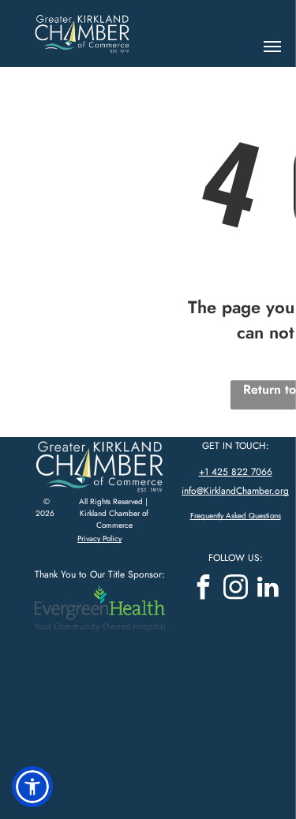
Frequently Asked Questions (235, 516)
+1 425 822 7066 (235, 472)
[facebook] (203, 589)
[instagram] (235, 589)
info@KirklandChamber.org (235, 491)
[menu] (272, 46)
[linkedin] (267, 589)
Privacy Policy (99, 538)
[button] (32, 786)
